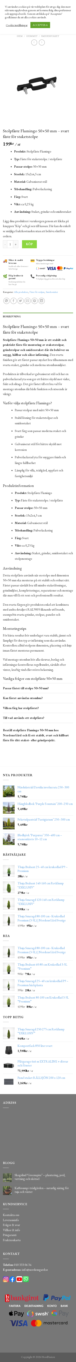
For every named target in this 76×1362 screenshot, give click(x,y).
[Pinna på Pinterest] (34, 301)
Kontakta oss (11, 1215)
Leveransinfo (11, 1220)
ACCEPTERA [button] (40, 25)
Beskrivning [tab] (12, 316)
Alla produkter (21, 292)
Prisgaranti (9, 1235)
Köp (29, 244)
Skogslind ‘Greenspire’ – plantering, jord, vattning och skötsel (40, 1177)
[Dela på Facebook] (13, 301)
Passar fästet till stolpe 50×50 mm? (26, 688)
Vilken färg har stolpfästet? (21, 708)
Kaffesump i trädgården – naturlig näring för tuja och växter (42, 1190)
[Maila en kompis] (27, 301)
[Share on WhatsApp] (6, 301)
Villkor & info (11, 1230)
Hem (20, 36)
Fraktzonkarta (12, 1240)
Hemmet (32, 36)
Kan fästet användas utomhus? (23, 698)
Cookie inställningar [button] (16, 25)
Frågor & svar (11, 1225)
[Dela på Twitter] (20, 301)
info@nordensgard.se (35, 1270)
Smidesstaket (50, 36)
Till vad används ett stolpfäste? (23, 718)
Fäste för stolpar (36, 292)
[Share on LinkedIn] (41, 301)
